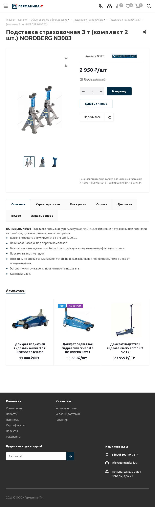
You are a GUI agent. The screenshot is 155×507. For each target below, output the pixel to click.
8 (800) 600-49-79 (123, 454)
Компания (13, 401)
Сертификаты (15, 425)
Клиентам (63, 401)
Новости (11, 414)
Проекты (12, 431)
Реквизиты (13, 436)
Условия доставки (68, 414)
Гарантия (62, 419)
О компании (14, 408)
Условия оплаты (66, 408)
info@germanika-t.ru (124, 462)
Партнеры (12, 419)
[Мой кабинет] (109, 6)
